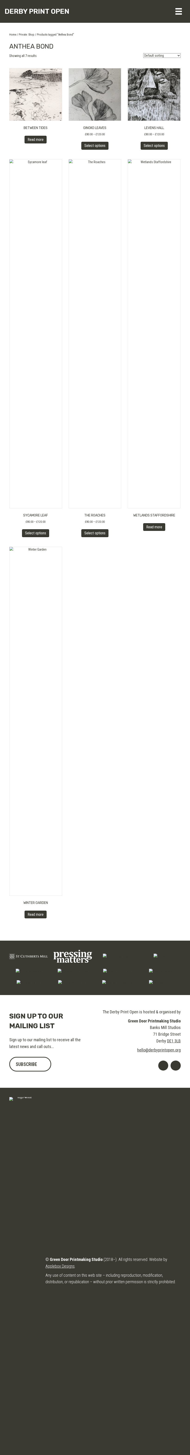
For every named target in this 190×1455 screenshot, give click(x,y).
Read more (36, 139)
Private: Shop (26, 34)
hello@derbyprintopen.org (159, 1050)
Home (12, 34)
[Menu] (178, 11)
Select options (94, 145)
